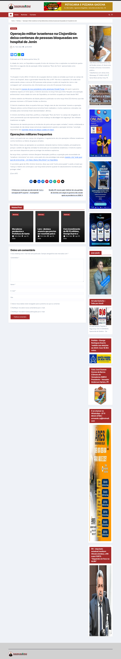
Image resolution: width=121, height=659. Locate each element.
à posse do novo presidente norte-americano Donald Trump (42, 89)
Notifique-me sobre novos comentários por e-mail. (28, 308)
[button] (112, 14)
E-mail (13, 291)
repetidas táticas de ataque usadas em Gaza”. (38, 130)
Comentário (15, 258)
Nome (13, 284)
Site (12, 297)
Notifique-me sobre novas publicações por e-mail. (28, 312)
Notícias (24, 15)
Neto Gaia (18, 47)
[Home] (10, 15)
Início (16, 15)
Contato (33, 15)
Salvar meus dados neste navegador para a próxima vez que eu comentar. (36, 304)
